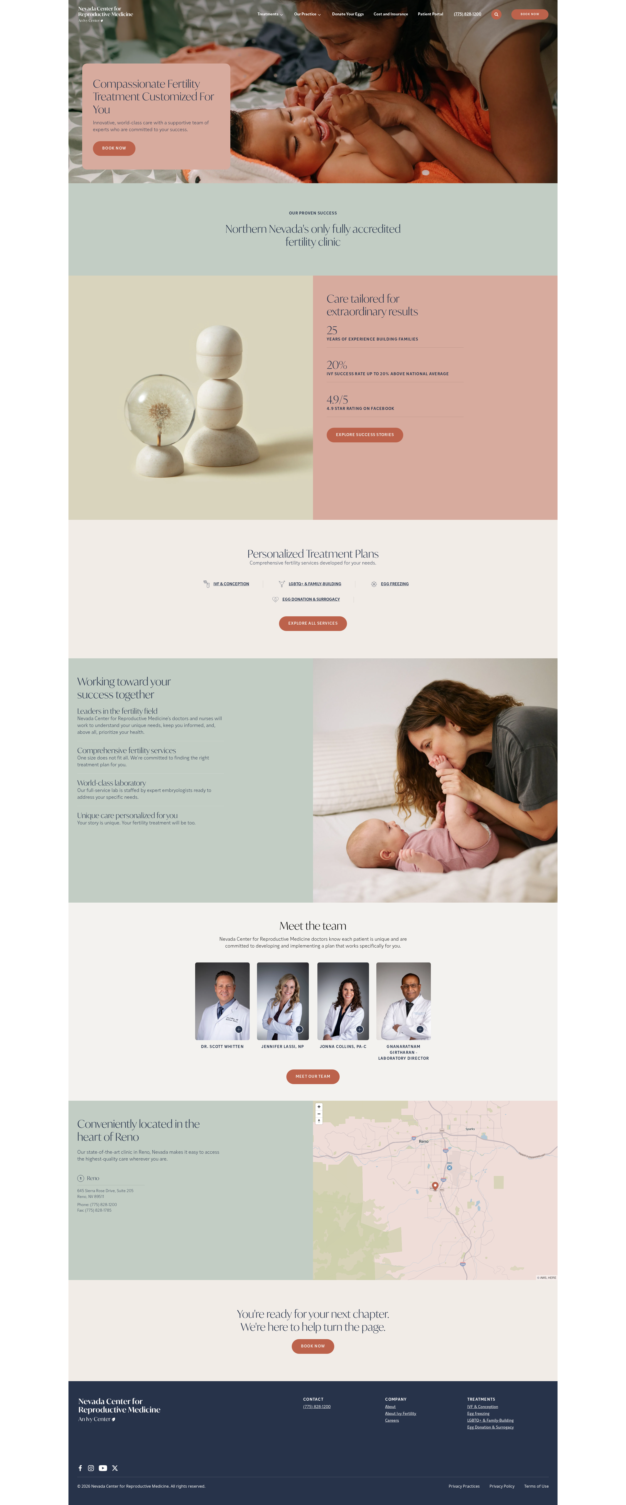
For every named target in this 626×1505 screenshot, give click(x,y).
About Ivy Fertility (400, 1414)
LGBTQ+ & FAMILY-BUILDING (315, 584)
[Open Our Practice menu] (319, 14)
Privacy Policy (502, 1486)
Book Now (530, 14)
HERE (552, 1277)
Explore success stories (365, 435)
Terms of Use (536, 1486)
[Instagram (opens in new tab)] (91, 1468)
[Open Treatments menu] (281, 14)
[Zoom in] (319, 1106)
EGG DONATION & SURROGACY (311, 600)
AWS (543, 1277)
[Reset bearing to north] (319, 1120)
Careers (392, 1421)
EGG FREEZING (395, 584)
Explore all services (313, 624)
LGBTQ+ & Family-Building (490, 1421)
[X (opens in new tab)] (115, 1468)
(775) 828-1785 (98, 1211)
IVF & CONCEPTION (231, 584)
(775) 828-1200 (467, 14)
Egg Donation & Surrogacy (490, 1428)
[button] (435, 1187)
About (390, 1407)
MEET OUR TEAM (313, 1077)
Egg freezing (478, 1414)
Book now (114, 148)
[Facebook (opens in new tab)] (80, 1468)
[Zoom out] (319, 1113)
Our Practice (305, 14)
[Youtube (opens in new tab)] (103, 1468)
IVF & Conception (482, 1407)
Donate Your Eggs (348, 14)
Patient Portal (430, 14)
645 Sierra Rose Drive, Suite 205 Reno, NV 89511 (105, 1194)
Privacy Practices (464, 1486)
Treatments (268, 14)
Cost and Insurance (391, 14)
